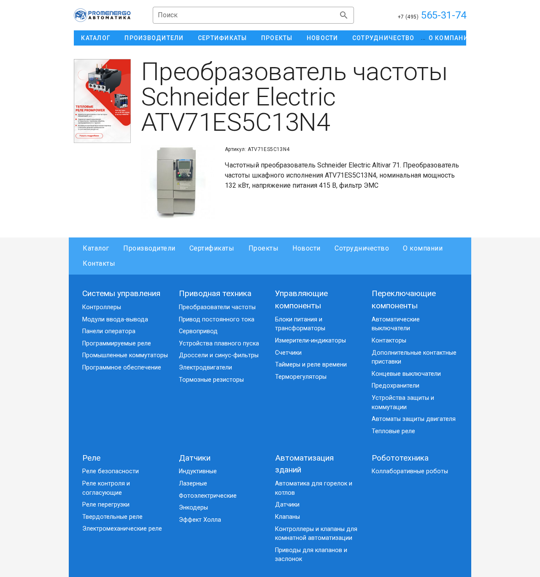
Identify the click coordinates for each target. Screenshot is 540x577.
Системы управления (121, 293)
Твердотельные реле (112, 516)
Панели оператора (108, 331)
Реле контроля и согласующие (106, 488)
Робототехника (400, 458)
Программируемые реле (116, 343)
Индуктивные (198, 471)
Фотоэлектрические (208, 495)
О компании (423, 248)
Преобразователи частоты (217, 307)
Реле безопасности (110, 471)
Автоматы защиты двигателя (414, 419)
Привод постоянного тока (216, 319)
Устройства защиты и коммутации (403, 402)
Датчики (195, 458)
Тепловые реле (393, 431)
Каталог (96, 248)
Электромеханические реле (122, 528)
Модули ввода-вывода (115, 319)
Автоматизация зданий (304, 464)
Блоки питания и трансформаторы (300, 324)
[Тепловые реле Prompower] (102, 101)
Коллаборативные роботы (410, 471)
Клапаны (287, 516)
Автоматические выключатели (396, 324)
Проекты (263, 248)
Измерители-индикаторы (310, 340)
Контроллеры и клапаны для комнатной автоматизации (316, 534)
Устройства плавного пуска (219, 343)
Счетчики (288, 352)
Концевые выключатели (406, 373)
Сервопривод (198, 331)
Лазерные (193, 483)
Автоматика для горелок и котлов (313, 488)
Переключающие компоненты (404, 299)
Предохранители (395, 385)
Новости (306, 248)
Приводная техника (215, 293)
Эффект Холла (200, 519)
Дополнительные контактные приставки (414, 357)
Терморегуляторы (301, 376)
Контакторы (389, 340)
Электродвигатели (205, 367)
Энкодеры (193, 507)
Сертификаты (212, 248)
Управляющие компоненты (301, 299)
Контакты (99, 263)
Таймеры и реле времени (311, 364)
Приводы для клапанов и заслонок (311, 555)
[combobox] (253, 15)
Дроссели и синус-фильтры (219, 355)
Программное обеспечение (121, 367)
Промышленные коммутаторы (125, 355)
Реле (91, 458)
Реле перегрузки (106, 504)
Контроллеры (101, 307)
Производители (149, 248)
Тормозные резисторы (211, 379)
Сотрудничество (362, 248)
